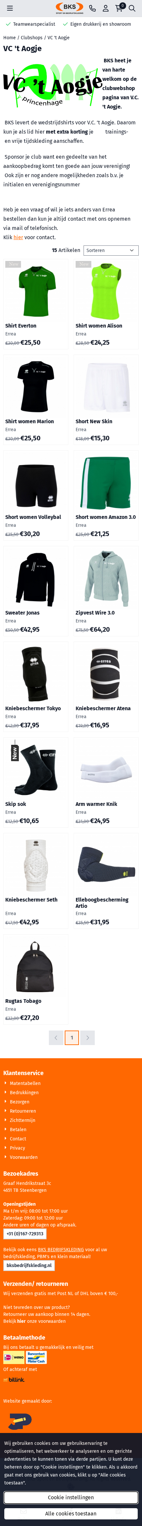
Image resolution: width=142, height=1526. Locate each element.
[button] (10, 8)
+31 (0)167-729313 (25, 1234)
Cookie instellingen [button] (71, 1497)
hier (18, 237)
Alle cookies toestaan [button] (70, 1513)
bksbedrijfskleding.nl (29, 1265)
